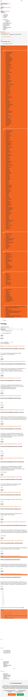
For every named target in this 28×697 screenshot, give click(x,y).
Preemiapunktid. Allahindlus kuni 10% (14, 311)
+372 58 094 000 (8, 612)
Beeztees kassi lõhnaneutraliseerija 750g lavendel (11, 479)
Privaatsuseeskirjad (10, 317)
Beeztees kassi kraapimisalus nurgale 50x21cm (11, 398)
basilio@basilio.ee (7, 36)
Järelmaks (8, 313)
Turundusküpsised (19, 691)
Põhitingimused (9, 309)
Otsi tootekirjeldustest (6, 333)
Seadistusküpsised (22, 690)
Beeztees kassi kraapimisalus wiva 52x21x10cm (11, 428)
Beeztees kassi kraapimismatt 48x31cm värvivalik (11, 446)
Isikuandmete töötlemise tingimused (13, 315)
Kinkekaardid (6, 662)
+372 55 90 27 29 (8, 613)
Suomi (5, 17)
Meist (7, 308)
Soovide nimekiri (6, 676)
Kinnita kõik (20, 694)
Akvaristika (5, 231)
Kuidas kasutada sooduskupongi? (12, 312)
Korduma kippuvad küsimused (12, 307)
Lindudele (5, 270)
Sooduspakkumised (7, 665)
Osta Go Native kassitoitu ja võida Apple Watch (15, 306)
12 (3, 603)
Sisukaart (5, 664)
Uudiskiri (5, 677)
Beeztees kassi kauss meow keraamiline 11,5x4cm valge (13, 348)
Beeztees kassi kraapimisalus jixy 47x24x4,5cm (11, 380)
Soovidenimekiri (7, 7)
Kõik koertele (5, 127)
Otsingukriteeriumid (5, 326)
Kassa (9, 3)
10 (3, 600)
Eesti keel (6, 14)
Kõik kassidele (5, 49)
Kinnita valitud (12, 694)
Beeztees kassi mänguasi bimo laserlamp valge (11, 494)
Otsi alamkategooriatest (7, 330)
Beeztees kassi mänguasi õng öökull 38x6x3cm (11, 577)
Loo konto (8, 20)
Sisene (7, 21)
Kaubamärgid (6, 661)
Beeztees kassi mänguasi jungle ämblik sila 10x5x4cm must (13, 525)
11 (3, 601)
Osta (2, 375)
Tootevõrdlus (6, 11)
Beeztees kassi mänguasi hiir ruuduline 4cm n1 (11, 508)
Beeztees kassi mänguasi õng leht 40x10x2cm (10, 559)
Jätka (2, 7)
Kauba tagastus (6, 678)
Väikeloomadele (6, 250)
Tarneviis (8, 314)
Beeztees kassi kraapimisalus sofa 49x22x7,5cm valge (12, 412)
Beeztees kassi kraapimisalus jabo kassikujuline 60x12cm (13, 363)
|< (3, 591)
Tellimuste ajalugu (7, 675)
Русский (5, 16)
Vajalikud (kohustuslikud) (9, 690)
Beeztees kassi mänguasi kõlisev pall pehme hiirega (12, 543)
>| (3, 605)
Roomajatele (5, 286)
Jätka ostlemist (4, 3)
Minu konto (5, 673)
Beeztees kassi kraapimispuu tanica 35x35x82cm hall (12, 461)
